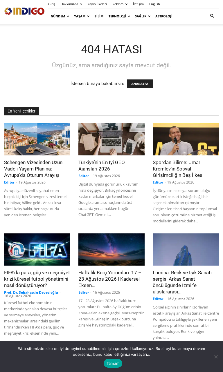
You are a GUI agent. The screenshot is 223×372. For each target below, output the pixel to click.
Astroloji (163, 16)
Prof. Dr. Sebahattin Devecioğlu (31, 292)
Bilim (98, 16)
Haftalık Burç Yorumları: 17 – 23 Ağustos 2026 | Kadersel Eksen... (109, 279)
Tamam (113, 363)
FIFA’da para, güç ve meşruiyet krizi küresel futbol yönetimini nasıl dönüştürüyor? (37, 279)
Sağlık (140, 16)
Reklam (117, 4)
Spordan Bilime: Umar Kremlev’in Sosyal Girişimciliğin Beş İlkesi (178, 168)
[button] (212, 16)
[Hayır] (216, 357)
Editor (9, 182)
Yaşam (79, 16)
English (154, 4)
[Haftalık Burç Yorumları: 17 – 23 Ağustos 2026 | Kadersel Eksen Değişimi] (111, 249)
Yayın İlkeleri (97, 4)
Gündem (58, 16)
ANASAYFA (139, 84)
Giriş (51, 4)
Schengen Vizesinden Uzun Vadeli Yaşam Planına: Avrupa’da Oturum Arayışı (33, 168)
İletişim (138, 4)
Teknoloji (117, 16)
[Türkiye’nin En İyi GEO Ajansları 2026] (111, 139)
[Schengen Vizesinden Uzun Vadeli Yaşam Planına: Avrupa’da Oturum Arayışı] (37, 139)
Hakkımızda (69, 4)
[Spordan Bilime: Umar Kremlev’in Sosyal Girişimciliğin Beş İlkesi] (186, 139)
